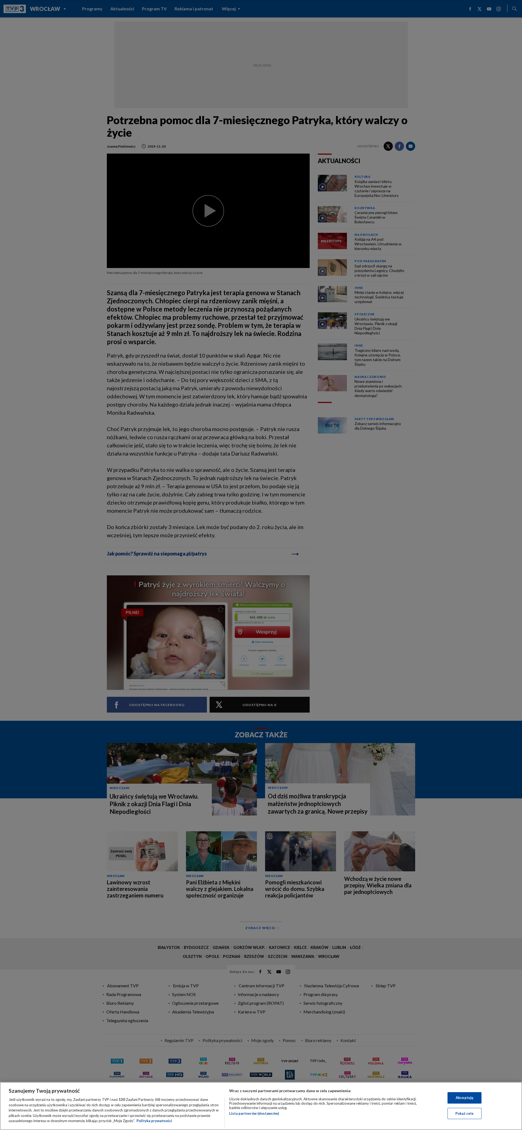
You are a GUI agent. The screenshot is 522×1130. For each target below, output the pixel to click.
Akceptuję (464, 1097)
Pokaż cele (464, 1113)
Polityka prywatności (154, 1121)
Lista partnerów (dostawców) (254, 1113)
